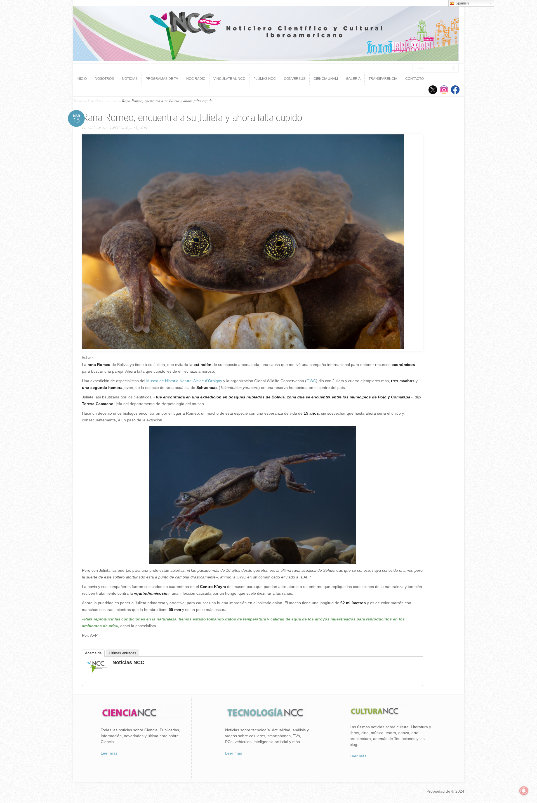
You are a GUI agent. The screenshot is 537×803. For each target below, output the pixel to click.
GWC (311, 381)
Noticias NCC (109, 127)
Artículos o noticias (102, 100)
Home (78, 100)
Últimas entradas (122, 653)
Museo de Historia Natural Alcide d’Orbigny (183, 381)
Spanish (461, 3)
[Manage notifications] (523, 790)
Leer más (109, 753)
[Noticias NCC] (97, 672)
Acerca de (93, 653)
